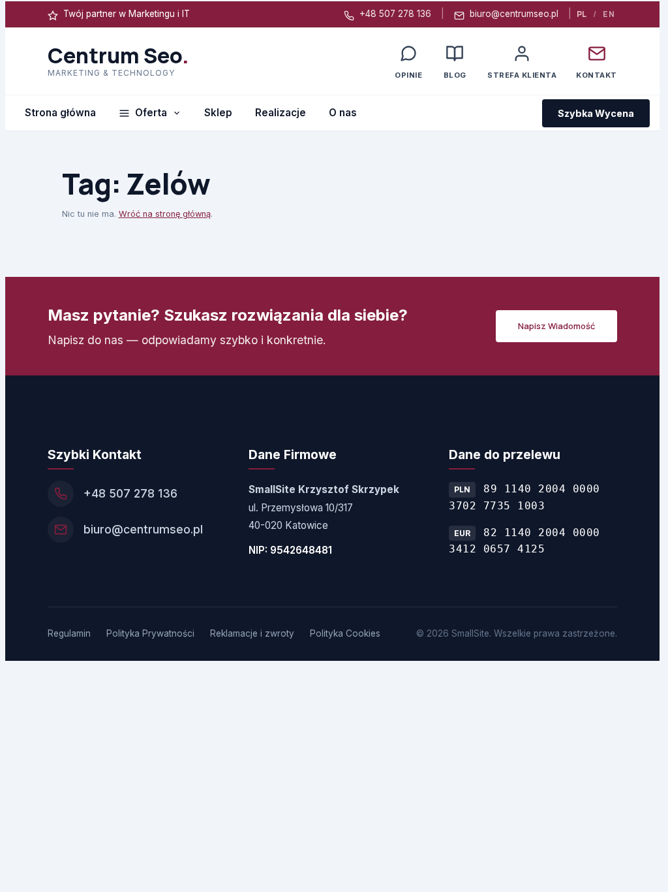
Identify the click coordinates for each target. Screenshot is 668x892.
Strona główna (60, 112)
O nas (343, 112)
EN (609, 14)
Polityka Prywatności (150, 633)
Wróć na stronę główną (165, 214)
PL (582, 14)
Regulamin (69, 633)
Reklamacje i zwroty (252, 633)
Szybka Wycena (596, 113)
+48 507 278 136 (395, 13)
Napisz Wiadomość (556, 326)
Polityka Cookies (345, 633)
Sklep (218, 112)
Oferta (151, 112)
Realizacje (280, 112)
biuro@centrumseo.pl (514, 13)
